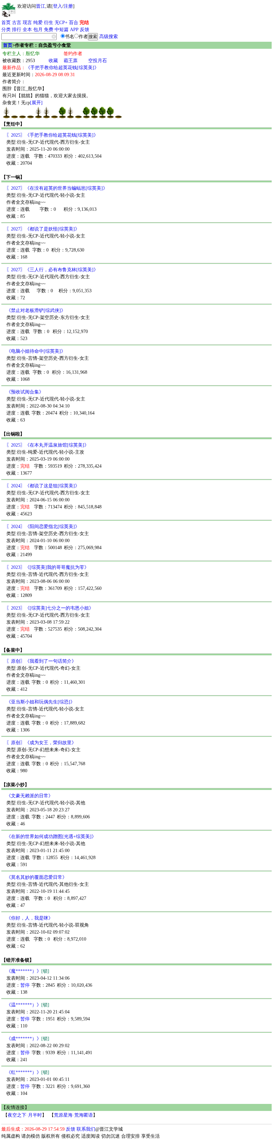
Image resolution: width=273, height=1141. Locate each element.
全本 (27, 29)
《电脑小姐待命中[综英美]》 (36, 351)
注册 (68, 6)
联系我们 (86, 1129)
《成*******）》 (27, 1038)
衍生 (48, 22)
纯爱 (38, 22)
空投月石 (97, 60)
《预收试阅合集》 (25, 391)
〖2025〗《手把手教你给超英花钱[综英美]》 (52, 135)
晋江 (40, 6)
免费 (48, 29)
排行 (16, 29)
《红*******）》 (27, 1072)
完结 (84, 22)
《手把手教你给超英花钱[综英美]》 (62, 67)
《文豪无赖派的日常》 (29, 795)
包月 (38, 29)
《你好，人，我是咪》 (29, 918)
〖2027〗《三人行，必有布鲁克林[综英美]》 (52, 269)
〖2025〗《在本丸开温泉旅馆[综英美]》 (47, 445)
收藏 (53, 60)
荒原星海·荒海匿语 (73, 1115)
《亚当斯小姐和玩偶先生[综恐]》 (40, 701)
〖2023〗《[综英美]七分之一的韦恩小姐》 (50, 608)
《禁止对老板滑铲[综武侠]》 (36, 310)
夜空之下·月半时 (25, 1115)
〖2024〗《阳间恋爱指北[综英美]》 (43, 526)
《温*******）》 (27, 1004)
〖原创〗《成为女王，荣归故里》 (41, 742)
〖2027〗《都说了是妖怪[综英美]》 (43, 228)
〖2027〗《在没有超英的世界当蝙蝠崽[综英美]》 (57, 188)
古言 (16, 22)
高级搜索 (108, 36)
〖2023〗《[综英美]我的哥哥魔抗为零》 (47, 567)
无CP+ (61, 22)
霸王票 (71, 60)
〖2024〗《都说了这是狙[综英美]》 (43, 485)
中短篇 (62, 29)
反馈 (84, 29)
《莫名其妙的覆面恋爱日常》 (36, 877)
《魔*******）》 (27, 971)
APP (74, 29)
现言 (27, 22)
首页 (6, 22)
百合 (73, 22)
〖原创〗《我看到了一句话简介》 (41, 661)
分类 (6, 29)
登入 (57, 6)
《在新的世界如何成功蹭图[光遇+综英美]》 (51, 836)
